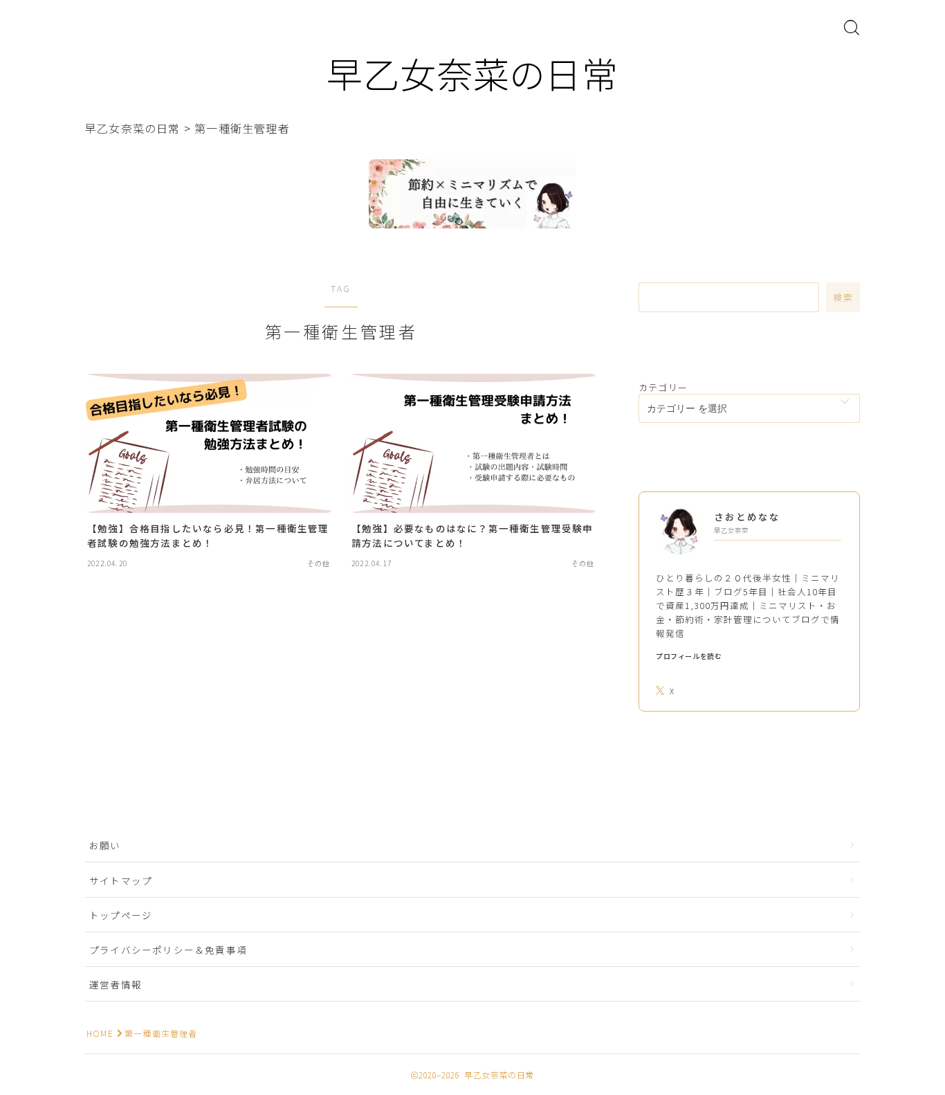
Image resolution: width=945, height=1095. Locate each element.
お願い (110, 845)
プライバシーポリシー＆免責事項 (168, 950)
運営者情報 (115, 984)
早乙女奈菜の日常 (472, 73)
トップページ (120, 915)
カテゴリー (663, 387)
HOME (99, 1033)
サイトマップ (120, 880)
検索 (843, 297)
